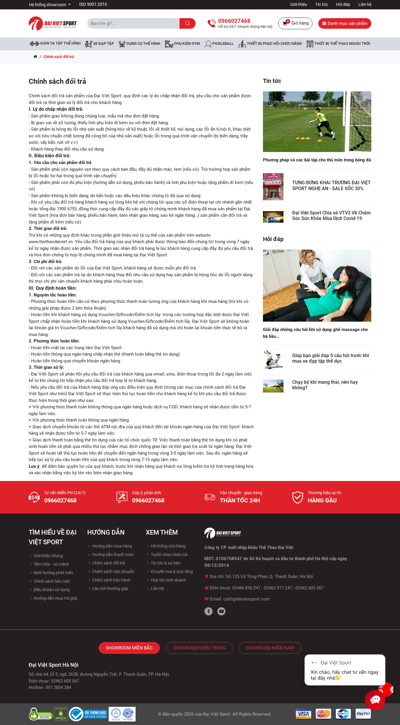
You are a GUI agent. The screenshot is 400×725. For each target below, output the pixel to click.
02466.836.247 (246, 588)
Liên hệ (364, 4)
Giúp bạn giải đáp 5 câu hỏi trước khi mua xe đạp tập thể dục (330, 358)
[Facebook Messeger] (386, 689)
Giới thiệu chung (48, 555)
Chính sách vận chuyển (112, 571)
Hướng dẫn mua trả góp (55, 598)
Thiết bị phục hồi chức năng (274, 44)
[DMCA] (61, 714)
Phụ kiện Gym (186, 44)
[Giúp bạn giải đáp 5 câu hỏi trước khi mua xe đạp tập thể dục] (273, 359)
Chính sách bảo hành (111, 580)
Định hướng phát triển (53, 572)
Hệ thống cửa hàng (168, 546)
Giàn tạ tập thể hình (60, 43)
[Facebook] (208, 611)
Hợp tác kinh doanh (168, 580)
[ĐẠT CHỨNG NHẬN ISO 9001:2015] (122, 714)
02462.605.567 (309, 588)
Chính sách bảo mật (51, 581)
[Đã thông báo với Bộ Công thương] (89, 714)
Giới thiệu (298, 4)
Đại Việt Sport (216, 714)
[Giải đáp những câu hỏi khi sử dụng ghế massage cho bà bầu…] (317, 285)
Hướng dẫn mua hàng (111, 546)
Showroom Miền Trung (199, 648)
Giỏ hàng (298, 23)
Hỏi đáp (343, 4)
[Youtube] (221, 611)
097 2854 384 (58, 687)
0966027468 (60, 500)
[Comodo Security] (41, 714)
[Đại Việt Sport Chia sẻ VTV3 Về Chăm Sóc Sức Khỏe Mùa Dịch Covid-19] (273, 217)
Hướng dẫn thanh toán (112, 554)
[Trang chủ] (35, 57)
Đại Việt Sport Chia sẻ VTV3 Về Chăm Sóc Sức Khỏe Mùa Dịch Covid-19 (331, 215)
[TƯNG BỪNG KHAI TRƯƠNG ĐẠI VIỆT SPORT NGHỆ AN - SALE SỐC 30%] (273, 186)
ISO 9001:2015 (93, 4)
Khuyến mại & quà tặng (171, 571)
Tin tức (321, 4)
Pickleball (222, 44)
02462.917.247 (278, 588)
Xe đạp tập (103, 44)
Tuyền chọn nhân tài (168, 554)
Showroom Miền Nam (270, 648)
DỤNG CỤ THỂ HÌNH (143, 44)
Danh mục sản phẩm (347, 23)
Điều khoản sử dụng (51, 589)
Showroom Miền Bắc (129, 648)
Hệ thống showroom (48, 4)
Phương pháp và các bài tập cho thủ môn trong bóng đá (317, 160)
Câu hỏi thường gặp (109, 588)
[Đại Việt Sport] (53, 23)
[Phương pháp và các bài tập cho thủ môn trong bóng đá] (317, 121)
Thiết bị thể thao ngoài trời (341, 44)
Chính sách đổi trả (108, 563)
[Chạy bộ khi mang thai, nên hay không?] (273, 386)
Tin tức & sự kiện (165, 563)
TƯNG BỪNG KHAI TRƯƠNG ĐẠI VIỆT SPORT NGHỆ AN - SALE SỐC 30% (331, 185)
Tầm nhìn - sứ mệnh (51, 564)
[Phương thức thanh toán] (333, 714)
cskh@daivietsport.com (246, 599)
